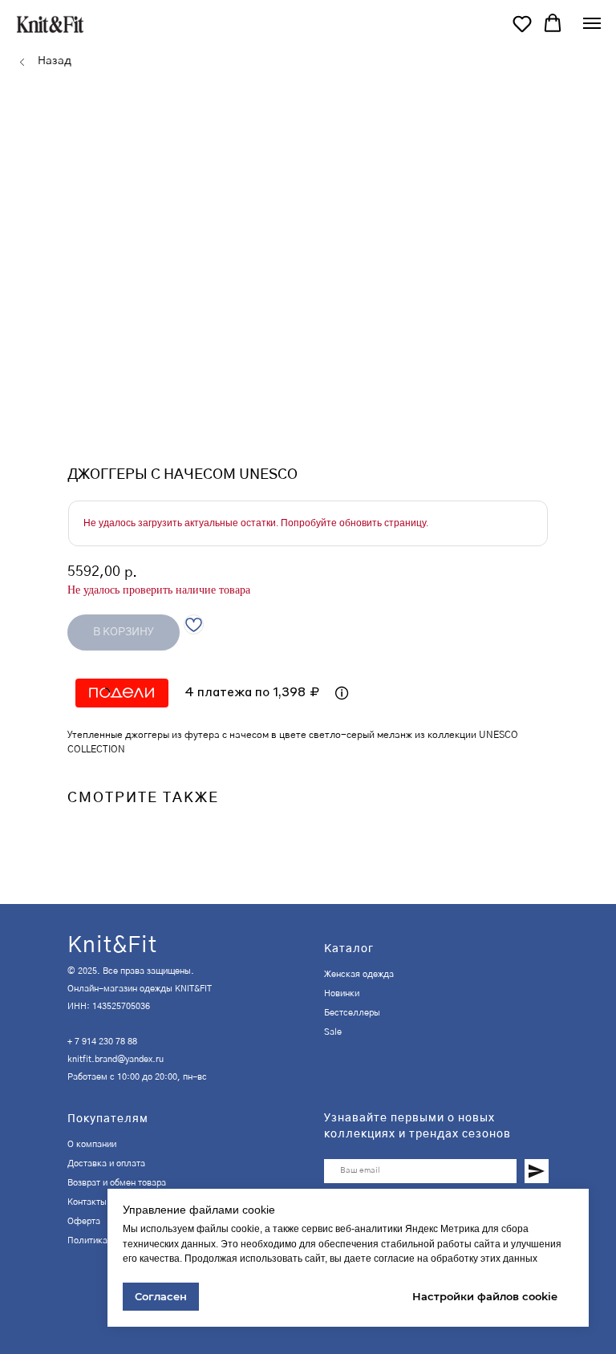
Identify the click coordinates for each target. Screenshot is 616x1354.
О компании (91, 1144)
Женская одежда (359, 974)
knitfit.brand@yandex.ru (115, 1059)
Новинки (341, 993)
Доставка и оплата (106, 1163)
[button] (522, 23)
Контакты (87, 1202)
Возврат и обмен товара (116, 1182)
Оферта (83, 1221)
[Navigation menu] (592, 23)
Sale (333, 1032)
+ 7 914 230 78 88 (102, 1041)
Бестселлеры (352, 1012)
